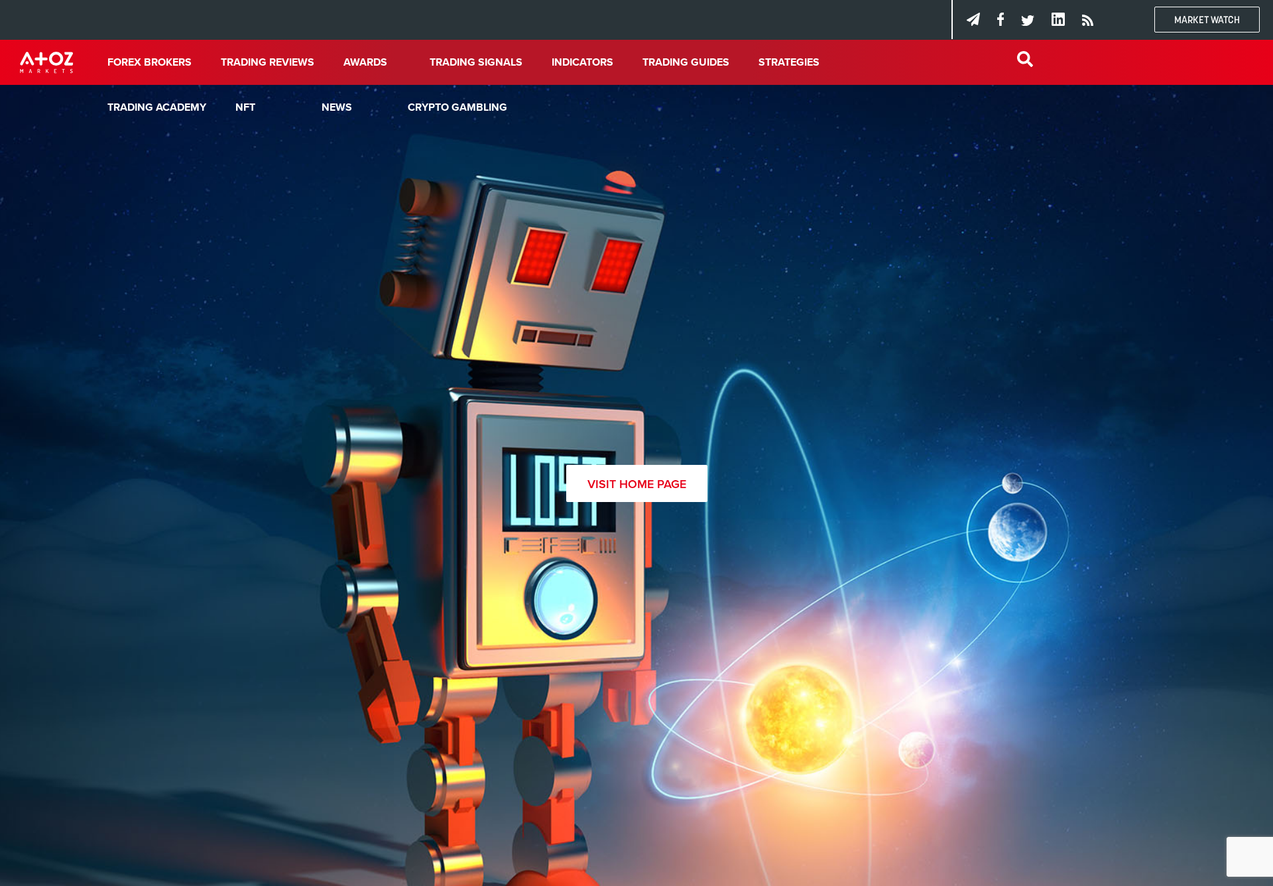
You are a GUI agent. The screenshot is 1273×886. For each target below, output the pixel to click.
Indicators (582, 62)
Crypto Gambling (457, 107)
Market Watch (1207, 19)
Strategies (788, 62)
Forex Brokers (149, 62)
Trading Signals (476, 62)
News (337, 107)
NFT (245, 107)
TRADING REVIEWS (267, 62)
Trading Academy (156, 107)
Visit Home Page (636, 484)
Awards (365, 62)
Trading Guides (685, 62)
